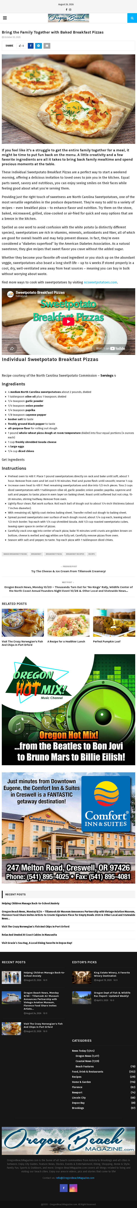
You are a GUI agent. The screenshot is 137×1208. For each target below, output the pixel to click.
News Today (79, 1050)
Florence (77, 1087)
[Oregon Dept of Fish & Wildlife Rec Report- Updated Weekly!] (81, 997)
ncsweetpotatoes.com (100, 282)
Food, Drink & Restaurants (87, 1071)
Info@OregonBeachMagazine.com (75, 1177)
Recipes (76, 1076)
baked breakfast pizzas (15, 554)
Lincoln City (79, 1097)
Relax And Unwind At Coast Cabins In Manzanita (29, 934)
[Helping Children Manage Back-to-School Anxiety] (11, 977)
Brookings (78, 1108)
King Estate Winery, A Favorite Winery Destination (112, 974)
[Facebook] (66, 9)
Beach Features (85, 1066)
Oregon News (83, 1056)
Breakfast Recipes (75, 554)
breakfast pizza (54, 554)
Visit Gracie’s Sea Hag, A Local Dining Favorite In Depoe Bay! (37, 943)
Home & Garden (81, 1082)
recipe (91, 554)
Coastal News (83, 1061)
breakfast (36, 554)
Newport (77, 1092)
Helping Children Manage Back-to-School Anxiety (30, 903)
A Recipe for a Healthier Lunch (66, 641)
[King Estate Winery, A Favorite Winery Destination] (81, 977)
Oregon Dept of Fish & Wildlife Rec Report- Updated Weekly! (112, 994)
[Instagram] (70, 9)
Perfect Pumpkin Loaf (106, 641)
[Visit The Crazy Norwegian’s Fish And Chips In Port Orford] (11, 1028)
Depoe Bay (78, 1102)
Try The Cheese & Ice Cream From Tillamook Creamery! (68, 571)
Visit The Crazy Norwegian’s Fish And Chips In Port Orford (22, 643)
